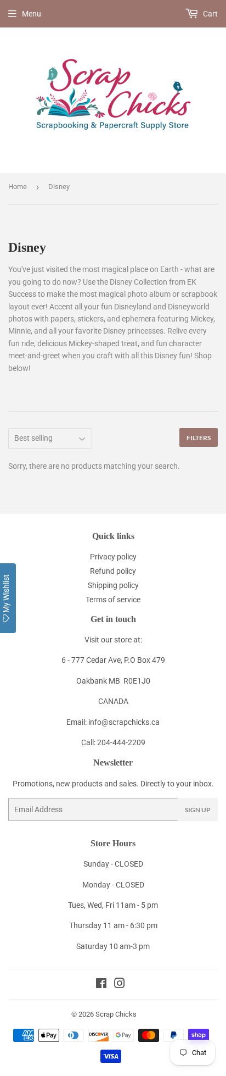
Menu (31, 13)
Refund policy (113, 571)
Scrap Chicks (116, 1014)
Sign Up (198, 810)
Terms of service (113, 599)
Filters (199, 438)
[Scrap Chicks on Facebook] (101, 984)
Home (17, 186)
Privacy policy (113, 556)
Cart (209, 13)
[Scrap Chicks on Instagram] (119, 984)
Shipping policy (113, 585)
